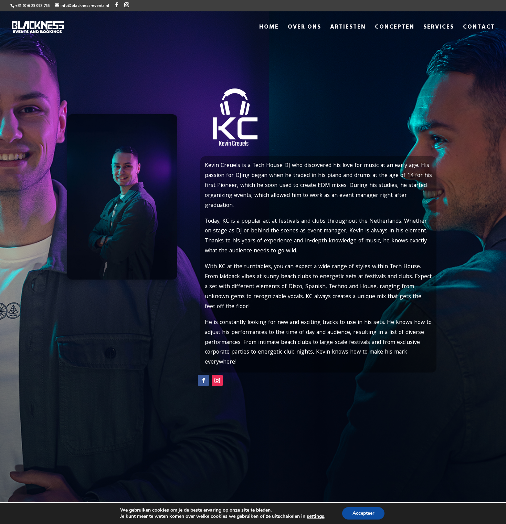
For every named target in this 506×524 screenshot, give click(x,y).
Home (269, 28)
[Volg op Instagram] (217, 380)
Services (438, 28)
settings (315, 516)
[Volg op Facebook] (203, 380)
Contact (479, 28)
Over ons (304, 28)
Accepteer (363, 513)
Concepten (394, 28)
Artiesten (348, 28)
